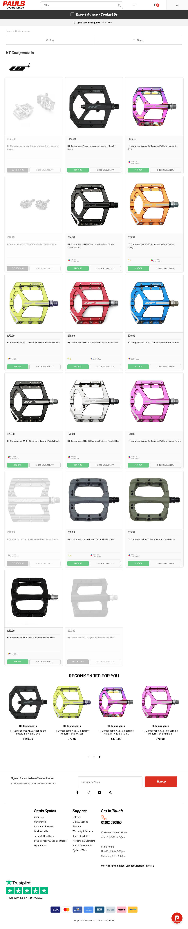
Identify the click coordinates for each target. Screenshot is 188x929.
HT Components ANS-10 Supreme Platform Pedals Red (92, 343)
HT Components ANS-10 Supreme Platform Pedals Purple (154, 441)
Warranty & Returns (83, 831)
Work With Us (41, 831)
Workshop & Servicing (84, 841)
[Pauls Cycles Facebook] (77, 793)
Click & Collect (80, 822)
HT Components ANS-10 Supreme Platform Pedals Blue (153, 343)
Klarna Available (81, 836)
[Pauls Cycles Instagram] (88, 793)
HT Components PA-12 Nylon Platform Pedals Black (91, 638)
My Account (40, 846)
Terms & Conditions (44, 836)
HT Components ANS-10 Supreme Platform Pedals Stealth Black (90, 246)
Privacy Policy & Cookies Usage (50, 841)
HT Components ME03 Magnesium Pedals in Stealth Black (91, 148)
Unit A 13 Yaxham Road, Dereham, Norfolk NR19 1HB (127, 866)
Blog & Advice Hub (82, 846)
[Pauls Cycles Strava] (110, 793)
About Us (39, 817)
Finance (77, 827)
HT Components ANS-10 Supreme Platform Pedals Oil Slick (152, 148)
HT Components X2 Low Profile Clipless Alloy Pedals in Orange (32, 148)
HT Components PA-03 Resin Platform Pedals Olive (151, 539)
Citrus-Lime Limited (105, 921)
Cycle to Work (80, 850)
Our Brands (40, 822)
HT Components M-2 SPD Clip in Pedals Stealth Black (31, 244)
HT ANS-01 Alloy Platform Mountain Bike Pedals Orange (32, 539)
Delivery (77, 817)
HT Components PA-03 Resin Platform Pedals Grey (90, 539)
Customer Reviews (43, 827)
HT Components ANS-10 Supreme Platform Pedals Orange (151, 246)
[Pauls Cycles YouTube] (99, 793)
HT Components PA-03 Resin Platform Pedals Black (31, 638)
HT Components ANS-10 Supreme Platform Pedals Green (33, 343)
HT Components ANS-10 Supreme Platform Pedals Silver (93, 441)
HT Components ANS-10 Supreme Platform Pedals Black (33, 441)
